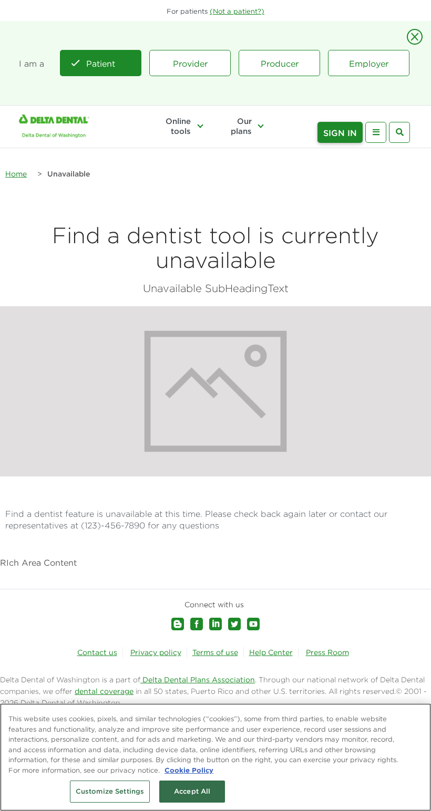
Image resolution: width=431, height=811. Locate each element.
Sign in (340, 133)
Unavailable (68, 174)
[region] (215, 757)
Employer (368, 63)
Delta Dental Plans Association (197, 679)
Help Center (271, 652)
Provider (190, 63)
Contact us (97, 652)
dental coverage (104, 691)
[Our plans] (260, 126)
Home (16, 174)
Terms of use (215, 652)
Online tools (178, 126)
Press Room (327, 652)
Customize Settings (110, 791)
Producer (280, 63)
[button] (237, 11)
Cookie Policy (189, 770)
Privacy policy (155, 652)
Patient (100, 63)
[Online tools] (199, 126)
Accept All (192, 791)
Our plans (241, 126)
